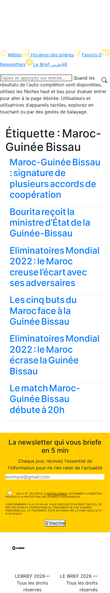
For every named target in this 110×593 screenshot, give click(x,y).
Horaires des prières (52, 55)
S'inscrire (55, 523)
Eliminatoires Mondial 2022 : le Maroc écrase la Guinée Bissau (55, 354)
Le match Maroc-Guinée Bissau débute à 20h (45, 399)
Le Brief (47, 64)
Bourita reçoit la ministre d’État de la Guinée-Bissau (50, 222)
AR (64, 64)
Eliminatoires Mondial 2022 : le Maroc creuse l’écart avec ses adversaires (55, 266)
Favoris (92, 55)
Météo (14, 55)
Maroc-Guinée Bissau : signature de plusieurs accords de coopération (55, 178)
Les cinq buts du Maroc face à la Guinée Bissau (43, 310)
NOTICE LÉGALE (57, 493)
